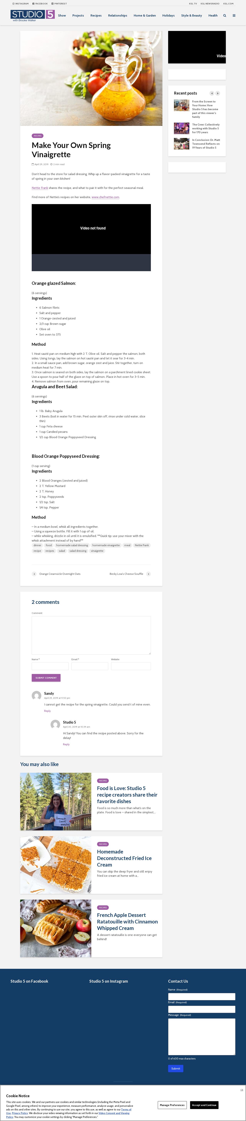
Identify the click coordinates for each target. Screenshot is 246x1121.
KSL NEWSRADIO (210, 3)
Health (213, 15)
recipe (37, 551)
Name (36, 659)
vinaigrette (97, 551)
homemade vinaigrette (106, 545)
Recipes (96, 15)
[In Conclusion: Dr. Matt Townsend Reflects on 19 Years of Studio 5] (181, 143)
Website (115, 659)
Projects (78, 15)
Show (62, 15)
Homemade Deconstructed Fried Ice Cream (124, 858)
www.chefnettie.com (105, 197)
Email (75, 659)
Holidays (168, 15)
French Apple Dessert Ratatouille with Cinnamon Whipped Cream (127, 921)
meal (127, 545)
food (49, 545)
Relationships (117, 15)
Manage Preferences (172, 1104)
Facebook (41, 3)
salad (62, 551)
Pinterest (60, 3)
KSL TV (193, 3)
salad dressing (78, 551)
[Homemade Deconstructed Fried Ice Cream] (55, 865)
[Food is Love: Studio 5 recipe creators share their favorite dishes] (55, 801)
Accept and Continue (204, 1104)
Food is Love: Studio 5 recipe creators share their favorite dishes (127, 794)
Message (179, 1015)
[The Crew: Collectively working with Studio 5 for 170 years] (181, 128)
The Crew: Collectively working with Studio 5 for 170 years (206, 128)
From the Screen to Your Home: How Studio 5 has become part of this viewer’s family (205, 109)
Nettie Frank (40, 188)
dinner (37, 545)
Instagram (22, 3)
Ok (241, 1090)
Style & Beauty (191, 15)
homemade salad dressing (72, 545)
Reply (47, 711)
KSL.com (228, 3)
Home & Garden (145, 15)
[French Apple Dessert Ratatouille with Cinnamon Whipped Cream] (55, 928)
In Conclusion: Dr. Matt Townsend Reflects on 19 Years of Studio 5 (206, 143)
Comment (37, 613)
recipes (50, 551)
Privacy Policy (20, 1113)
